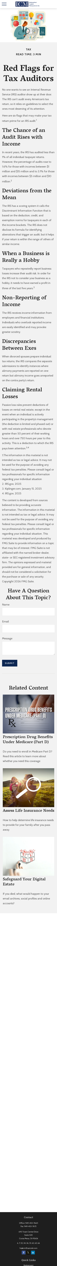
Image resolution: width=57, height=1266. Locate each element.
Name (5, 604)
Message (7, 638)
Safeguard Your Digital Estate (24, 882)
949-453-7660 (31, 1223)
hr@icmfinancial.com (28, 1248)
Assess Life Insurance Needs (28, 811)
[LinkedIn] (33, 1252)
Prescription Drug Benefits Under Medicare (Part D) (28, 739)
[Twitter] (28, 1252)
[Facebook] (23, 1252)
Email (5, 621)
